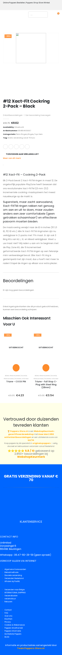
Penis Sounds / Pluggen (12, 379)
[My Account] (53, 14)
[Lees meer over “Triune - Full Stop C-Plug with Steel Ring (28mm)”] (45, 367)
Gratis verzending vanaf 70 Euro (21, 138)
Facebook (5, 146)
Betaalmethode (11, 572)
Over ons (8, 616)
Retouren (8, 601)
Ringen (31, 134)
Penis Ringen (21, 134)
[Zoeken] (44, 14)
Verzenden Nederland (14, 578)
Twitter (10, 146)
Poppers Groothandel (14, 628)
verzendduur (10, 598)
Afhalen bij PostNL (12, 581)
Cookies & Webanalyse (15, 625)
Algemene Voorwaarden (15, 569)
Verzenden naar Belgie (15, 589)
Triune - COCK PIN (16, 381)
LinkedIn (16, 146)
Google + (21, 146)
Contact (8, 610)
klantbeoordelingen (13, 115)
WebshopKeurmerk (31, 457)
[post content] (16, 348)
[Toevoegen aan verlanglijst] (25, 337)
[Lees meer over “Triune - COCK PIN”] (16, 367)
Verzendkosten (11, 595)
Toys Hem (38, 134)
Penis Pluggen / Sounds (18, 376)
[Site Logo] (16, 15)
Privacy (8, 622)
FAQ (6, 613)
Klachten (8, 619)
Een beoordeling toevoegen (38, 115)
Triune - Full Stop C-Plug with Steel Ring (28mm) (46, 384)
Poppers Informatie (13, 631)
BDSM (7, 376)
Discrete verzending (13, 575)
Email (27, 146)
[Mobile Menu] (5, 15)
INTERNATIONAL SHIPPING (15, 592)
